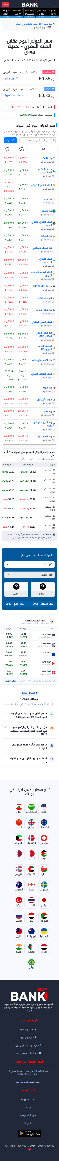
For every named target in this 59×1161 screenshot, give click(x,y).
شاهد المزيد (11, 681)
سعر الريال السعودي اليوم (27, 1053)
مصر (5, 5)
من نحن (28, 1108)
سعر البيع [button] (7, 149)
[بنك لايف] (29, 995)
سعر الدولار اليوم (27, 1030)
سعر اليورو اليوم (27, 1037)
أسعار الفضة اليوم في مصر (28, 1082)
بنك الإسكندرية (12, 95)
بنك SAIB (9, 78)
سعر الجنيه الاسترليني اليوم (27, 1045)
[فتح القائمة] (54, 4)
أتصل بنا (27, 1123)
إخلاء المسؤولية (28, 1100)
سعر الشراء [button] (21, 149)
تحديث (9, 140)
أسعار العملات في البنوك (27, 24)
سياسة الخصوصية (28, 1115)
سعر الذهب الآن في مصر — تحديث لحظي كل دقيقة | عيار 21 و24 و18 (28, 1072)
